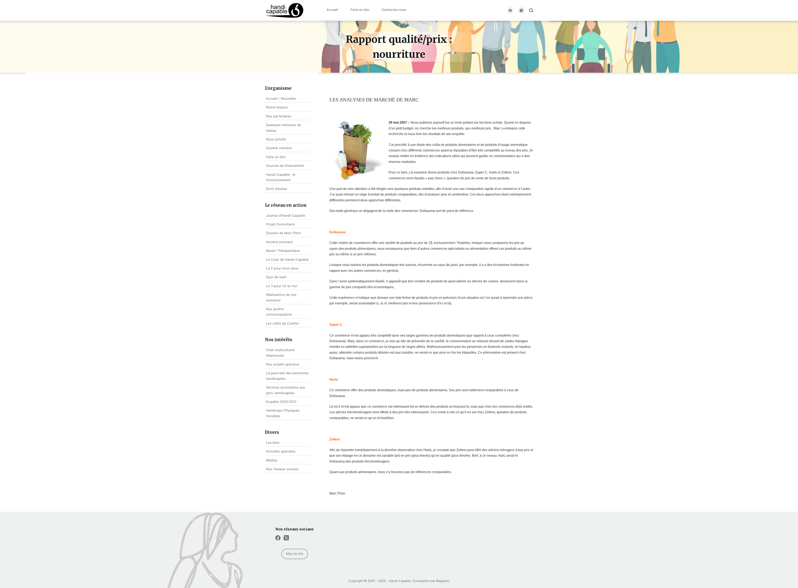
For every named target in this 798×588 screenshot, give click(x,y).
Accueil (332, 10)
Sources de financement (285, 166)
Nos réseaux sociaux (282, 469)
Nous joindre (276, 139)
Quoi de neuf (276, 277)
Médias (271, 460)
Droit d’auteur (276, 189)
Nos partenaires (278, 116)
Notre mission (277, 107)
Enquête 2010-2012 (281, 402)
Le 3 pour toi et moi (281, 286)
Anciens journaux (279, 242)
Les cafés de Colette (282, 323)
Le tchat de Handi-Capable (287, 259)
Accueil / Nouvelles (281, 98)
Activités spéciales (280, 451)
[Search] (531, 10)
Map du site (294, 554)
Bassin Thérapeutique (283, 250)
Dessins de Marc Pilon (283, 233)
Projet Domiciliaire (280, 224)
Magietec (442, 581)
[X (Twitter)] (521, 10)
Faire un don (360, 10)
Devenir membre (279, 148)
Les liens (273, 442)
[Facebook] (510, 10)
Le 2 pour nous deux (282, 268)
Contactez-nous (394, 10)
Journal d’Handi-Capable (285, 215)
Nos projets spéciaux (282, 364)
